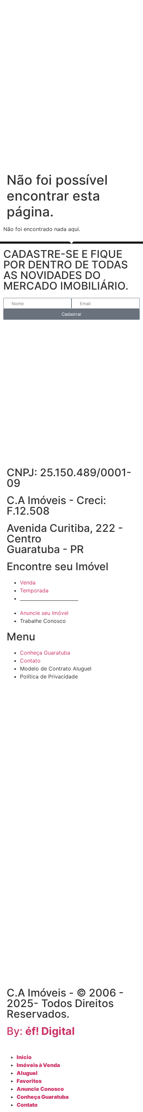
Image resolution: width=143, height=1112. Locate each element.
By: (41, 1031)
